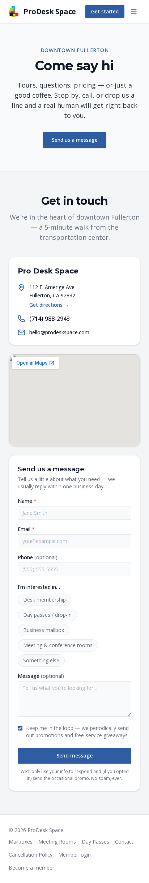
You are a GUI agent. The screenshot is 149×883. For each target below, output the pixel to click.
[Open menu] (133, 11)
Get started (105, 11)
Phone (38, 557)
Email (26, 529)
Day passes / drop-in (47, 614)
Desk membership (44, 599)
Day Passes (95, 841)
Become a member (31, 867)
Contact (124, 841)
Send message (74, 755)
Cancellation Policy (30, 854)
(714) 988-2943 (49, 319)
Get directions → (49, 304)
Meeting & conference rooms (58, 645)
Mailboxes (21, 841)
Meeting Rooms (57, 841)
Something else (41, 660)
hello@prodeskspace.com (59, 332)
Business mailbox (43, 630)
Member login (74, 854)
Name (27, 500)
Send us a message (75, 139)
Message (41, 675)
